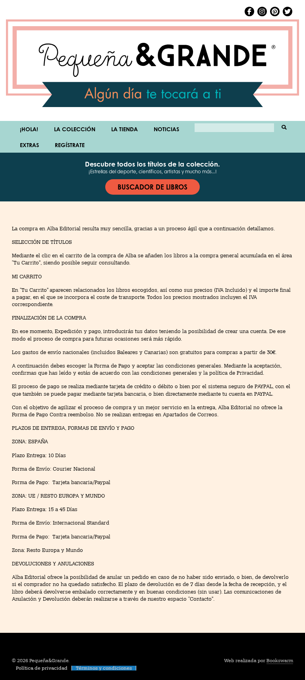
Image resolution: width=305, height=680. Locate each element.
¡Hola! (29, 129)
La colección (74, 129)
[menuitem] (29, 129)
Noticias (166, 129)
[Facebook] (249, 11)
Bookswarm (279, 660)
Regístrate (70, 145)
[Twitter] (287, 11)
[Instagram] (262, 11)
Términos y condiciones (104, 668)
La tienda (124, 129)
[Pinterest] (275, 11)
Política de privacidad (42, 668)
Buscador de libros (152, 187)
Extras (29, 145)
